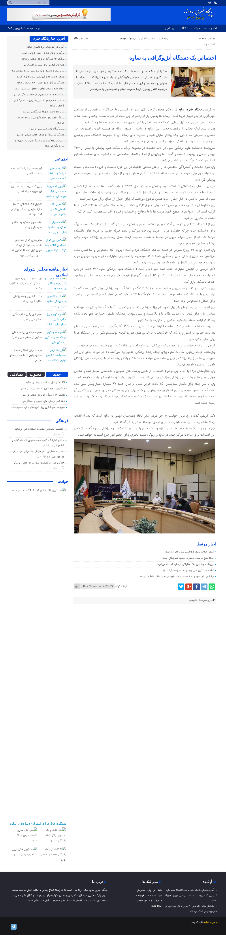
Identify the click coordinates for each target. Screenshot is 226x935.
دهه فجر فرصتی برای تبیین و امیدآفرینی (43, 65)
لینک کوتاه (120, 586)
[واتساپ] (212, 586)
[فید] (215, 3)
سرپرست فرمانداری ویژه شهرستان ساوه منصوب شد (38, 71)
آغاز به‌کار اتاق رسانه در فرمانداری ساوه (45, 47)
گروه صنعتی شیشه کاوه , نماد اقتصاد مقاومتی (190, 890)
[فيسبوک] (196, 586)
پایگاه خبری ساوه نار (188, 109)
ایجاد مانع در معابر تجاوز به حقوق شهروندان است (188, 558)
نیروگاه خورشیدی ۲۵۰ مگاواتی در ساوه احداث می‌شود (186, 564)
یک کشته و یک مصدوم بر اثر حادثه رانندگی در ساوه (38, 95)
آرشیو (207, 881)
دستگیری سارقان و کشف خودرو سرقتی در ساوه (39, 135)
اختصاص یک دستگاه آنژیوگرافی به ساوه (172, 58)
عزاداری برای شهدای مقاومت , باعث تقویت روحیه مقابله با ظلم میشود (177, 576)
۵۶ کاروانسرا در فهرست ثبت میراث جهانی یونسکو (38, 463)
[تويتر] (181, 586)
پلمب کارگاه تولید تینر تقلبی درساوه (46, 129)
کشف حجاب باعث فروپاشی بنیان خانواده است (189, 552)
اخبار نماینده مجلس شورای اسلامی (46, 272)
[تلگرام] (209, 3)
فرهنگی (61, 421)
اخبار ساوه (210, 28)
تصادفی (16, 374)
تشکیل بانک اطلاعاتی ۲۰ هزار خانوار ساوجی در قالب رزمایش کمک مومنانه (26, 209)
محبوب (35, 374)
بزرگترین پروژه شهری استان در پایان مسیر (43, 53)
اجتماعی (61, 159)
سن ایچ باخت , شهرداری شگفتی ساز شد (43, 112)
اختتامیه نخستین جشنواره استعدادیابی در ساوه (39, 429)
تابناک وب (197, 922)
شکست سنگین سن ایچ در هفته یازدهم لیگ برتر (188, 570)
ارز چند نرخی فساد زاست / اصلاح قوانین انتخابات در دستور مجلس (25, 355)
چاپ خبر (84, 39)
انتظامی (183, 28)
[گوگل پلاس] (188, 586)
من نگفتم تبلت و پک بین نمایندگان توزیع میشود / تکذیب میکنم (25, 283)
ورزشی (169, 28)
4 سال (56, 434)
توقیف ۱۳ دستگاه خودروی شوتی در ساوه (43, 59)
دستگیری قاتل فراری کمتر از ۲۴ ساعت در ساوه (40, 83)
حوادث (196, 28)
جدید (57, 374)
